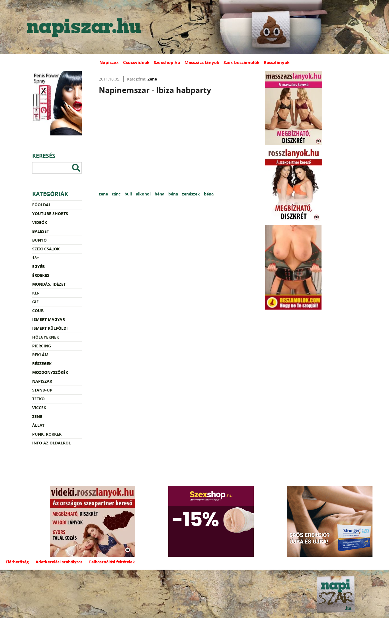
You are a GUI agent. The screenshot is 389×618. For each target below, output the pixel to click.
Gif (35, 301)
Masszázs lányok (202, 62)
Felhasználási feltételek (112, 562)
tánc (117, 194)
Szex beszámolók (241, 62)
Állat (38, 425)
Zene (37, 416)
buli (128, 194)
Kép (36, 293)
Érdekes (40, 275)
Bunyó (39, 240)
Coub (38, 310)
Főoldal (41, 204)
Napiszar (42, 381)
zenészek (191, 194)
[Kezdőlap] (82, 27)
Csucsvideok (136, 62)
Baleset (40, 231)
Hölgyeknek (45, 337)
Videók (39, 222)
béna (160, 194)
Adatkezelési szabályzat (59, 562)
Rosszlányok (277, 62)
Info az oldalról (51, 443)
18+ (35, 257)
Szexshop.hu (167, 62)
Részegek (42, 363)
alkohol (144, 194)
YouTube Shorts (50, 213)
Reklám (40, 354)
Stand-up (42, 390)
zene (104, 194)
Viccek (39, 407)
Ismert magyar (48, 319)
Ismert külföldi (50, 328)
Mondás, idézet (49, 284)
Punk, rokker (47, 434)
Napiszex (109, 62)
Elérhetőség (17, 562)
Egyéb (38, 266)
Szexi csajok (46, 249)
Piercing (41, 346)
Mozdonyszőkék (50, 372)
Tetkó (38, 398)
